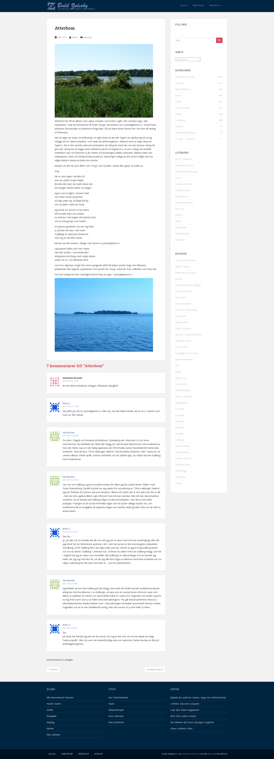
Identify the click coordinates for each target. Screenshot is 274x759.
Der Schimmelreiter (118, 697)
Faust (111, 703)
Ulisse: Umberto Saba (181, 728)
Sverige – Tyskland (184, 138)
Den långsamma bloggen (188, 285)
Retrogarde (181, 227)
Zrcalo (178, 483)
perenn (178, 214)
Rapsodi (179, 421)
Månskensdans (183, 390)
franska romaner (183, 184)
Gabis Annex (181, 322)
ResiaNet (180, 427)
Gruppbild (51, 716)
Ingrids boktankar (184, 359)
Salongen (180, 239)
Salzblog (179, 439)
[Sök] (219, 40)
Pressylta (180, 415)
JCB (177, 365)
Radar (178, 221)
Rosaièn (179, 433)
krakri (178, 371)
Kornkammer (182, 196)
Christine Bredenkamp (186, 171)
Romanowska (182, 233)
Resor (178, 95)
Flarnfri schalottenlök (186, 309)
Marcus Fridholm (183, 396)
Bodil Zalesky (168, 753)
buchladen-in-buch (184, 165)
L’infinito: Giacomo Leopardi (184, 703)
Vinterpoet (180, 476)
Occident (179, 408)
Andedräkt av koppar (185, 272)
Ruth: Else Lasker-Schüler (183, 716)
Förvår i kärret (54, 703)
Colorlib (203, 753)
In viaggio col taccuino (186, 353)
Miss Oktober (53, 734)
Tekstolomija (182, 452)
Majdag (50, 722)
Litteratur (88, 37)
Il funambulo (181, 346)
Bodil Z (75, 37)
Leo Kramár (181, 384)
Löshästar (180, 120)
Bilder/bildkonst (183, 89)
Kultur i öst (180, 377)
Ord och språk (182, 107)
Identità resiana (183, 340)
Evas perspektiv (183, 303)
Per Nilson (68, 432)
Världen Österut (183, 458)
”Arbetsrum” (198, 5)
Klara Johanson (116, 722)
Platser (178, 114)
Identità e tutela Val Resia (188, 334)
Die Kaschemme (183, 291)
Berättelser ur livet (184, 76)
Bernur (178, 278)
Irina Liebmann (116, 716)
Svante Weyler (182, 445)
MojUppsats (181, 402)
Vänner (50, 728)
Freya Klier (180, 316)
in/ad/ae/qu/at (182, 190)
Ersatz (178, 177)
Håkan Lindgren (183, 328)
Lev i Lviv (180, 208)
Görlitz (50, 709)
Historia (179, 126)
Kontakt (98, 753)
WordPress (222, 753)
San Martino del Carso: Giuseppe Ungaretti (192, 722)
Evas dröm (180, 297)
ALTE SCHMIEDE (183, 159)
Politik (178, 101)
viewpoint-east (182, 464)
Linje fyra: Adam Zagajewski (184, 709)
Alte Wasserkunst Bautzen (60, 697)
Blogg (184, 5)
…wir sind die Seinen (185, 260)
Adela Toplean (182, 266)
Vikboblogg (180, 470)
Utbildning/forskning (185, 132)
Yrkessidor (214, 5)
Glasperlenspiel (116, 709)
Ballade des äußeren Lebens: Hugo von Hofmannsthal (198, 697)
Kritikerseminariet (184, 202)
